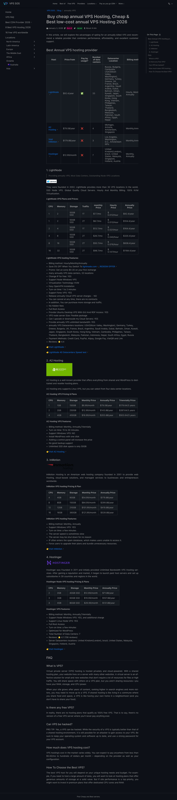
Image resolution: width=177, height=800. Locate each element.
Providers (81, 4)
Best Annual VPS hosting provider (160, 39)
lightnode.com (90, 266)
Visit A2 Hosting (57, 451)
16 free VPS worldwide (16, 32)
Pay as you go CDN (107, 4)
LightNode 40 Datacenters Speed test (67, 352)
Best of (62, 4)
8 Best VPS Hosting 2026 (18, 27)
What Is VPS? (154, 58)
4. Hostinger (153, 52)
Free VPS (71, 4)
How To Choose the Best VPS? (160, 72)
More (120, 4)
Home (55, 4)
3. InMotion (153, 49)
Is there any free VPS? (157, 62)
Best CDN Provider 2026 (17, 22)
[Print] (160, 35)
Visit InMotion (53, 140)
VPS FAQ (9, 17)
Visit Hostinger (56, 649)
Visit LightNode (56, 347)
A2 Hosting (52, 128)
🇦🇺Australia (13, 64)
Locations (90, 4)
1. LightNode (153, 42)
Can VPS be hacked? (156, 65)
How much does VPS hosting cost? (160, 68)
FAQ (149, 55)
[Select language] (171, 4)
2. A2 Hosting (154, 45)
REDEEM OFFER (107, 266)
